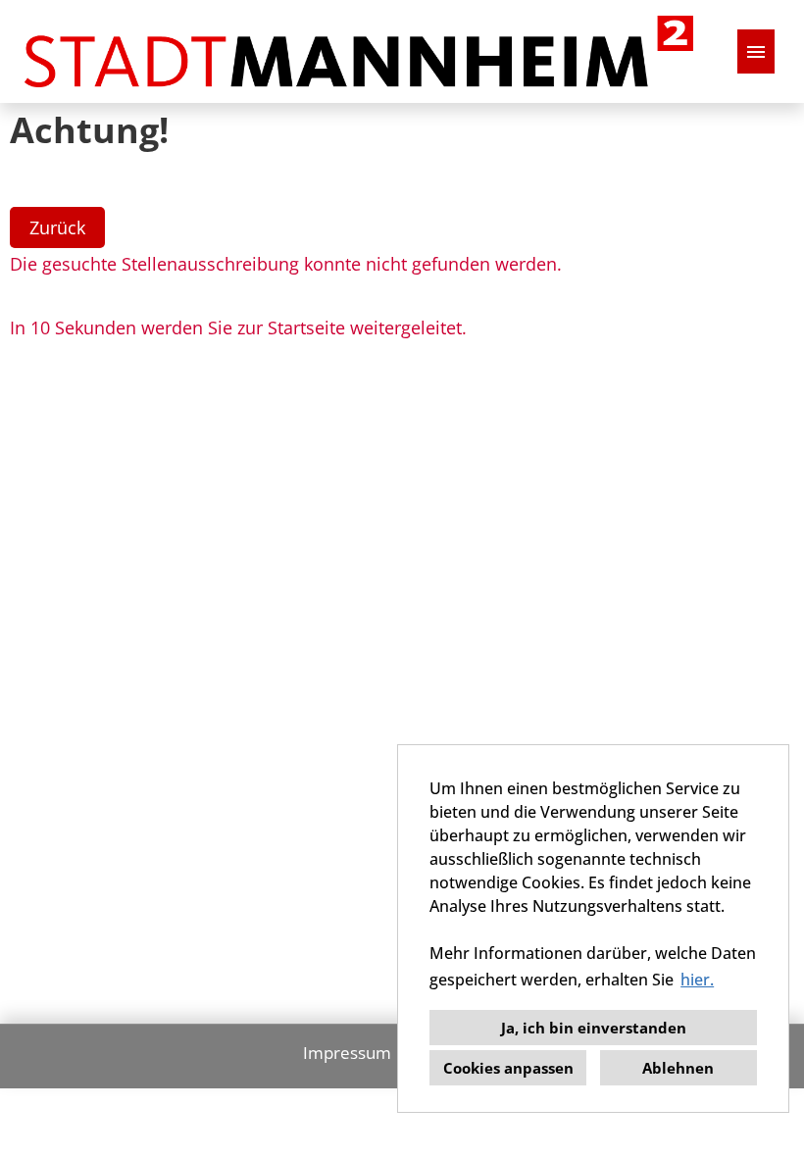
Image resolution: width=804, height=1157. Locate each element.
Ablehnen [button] (678, 1068)
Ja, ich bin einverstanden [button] (593, 1027)
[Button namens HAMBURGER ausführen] (756, 51)
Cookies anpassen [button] (508, 1068)
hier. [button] (697, 979)
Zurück (57, 227)
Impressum (347, 1052)
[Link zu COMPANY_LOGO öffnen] (359, 51)
